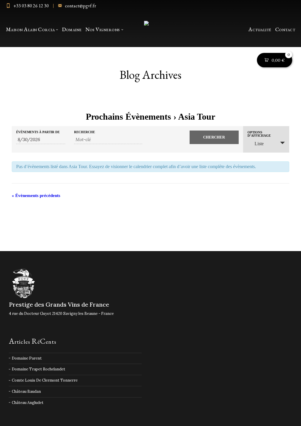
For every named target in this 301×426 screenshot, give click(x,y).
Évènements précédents (36, 195)
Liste (259, 143)
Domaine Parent (27, 358)
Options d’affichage (259, 134)
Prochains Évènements (128, 116)
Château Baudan (26, 391)
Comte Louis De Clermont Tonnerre (45, 380)
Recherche (84, 132)
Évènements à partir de (38, 132)
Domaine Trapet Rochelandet (38, 369)
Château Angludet (28, 402)
